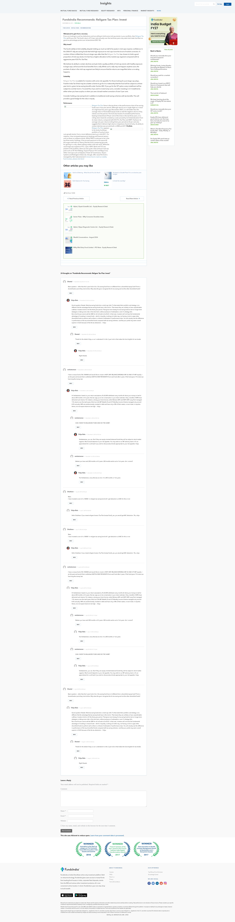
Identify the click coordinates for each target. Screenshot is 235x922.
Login (227, 4)
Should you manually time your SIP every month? (160, 110)
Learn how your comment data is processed (107, 835)
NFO (119, 11)
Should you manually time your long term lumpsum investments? (160, 57)
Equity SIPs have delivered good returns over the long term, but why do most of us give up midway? (159, 120)
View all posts (168, 49)
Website (63, 821)
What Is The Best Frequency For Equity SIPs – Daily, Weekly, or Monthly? (160, 130)
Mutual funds (75, 28)
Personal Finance (130, 11)
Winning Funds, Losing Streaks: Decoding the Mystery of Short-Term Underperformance (160, 67)
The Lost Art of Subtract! (158, 93)
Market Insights (147, 11)
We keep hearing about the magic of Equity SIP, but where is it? (160, 101)
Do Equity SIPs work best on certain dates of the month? (159, 139)
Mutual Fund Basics (69, 11)
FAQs (110, 874)
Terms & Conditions (114, 881)
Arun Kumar (154, 95)
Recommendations (86, 28)
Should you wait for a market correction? (160, 76)
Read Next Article (132, 198)
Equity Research (108, 11)
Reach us (111, 877)
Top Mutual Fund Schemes (155, 872)
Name (63, 811)
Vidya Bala (78, 23)
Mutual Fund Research (89, 11)
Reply (70, 293)
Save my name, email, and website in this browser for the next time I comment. (88, 826)
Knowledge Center (153, 874)
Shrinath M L (154, 105)
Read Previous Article (76, 198)
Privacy (111, 879)
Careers (111, 872)
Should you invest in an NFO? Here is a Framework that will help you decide (160, 85)
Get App (219, 4)
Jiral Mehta (154, 61)
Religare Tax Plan (113, 54)
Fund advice (66, 28)
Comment (64, 789)
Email (63, 816)
